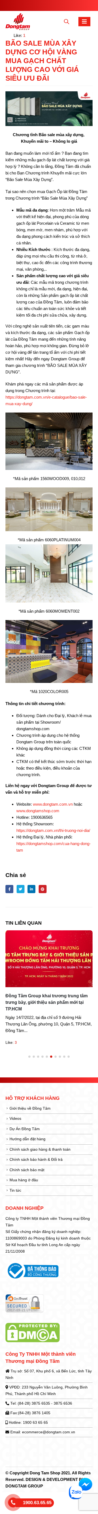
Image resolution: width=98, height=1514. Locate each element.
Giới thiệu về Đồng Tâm (30, 1108)
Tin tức (15, 1190)
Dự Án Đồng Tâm (25, 1129)
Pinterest (43, 889)
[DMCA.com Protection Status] (32, 1332)
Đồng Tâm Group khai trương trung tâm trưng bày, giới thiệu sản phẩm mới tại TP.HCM (46, 1002)
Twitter (20, 889)
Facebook (9, 889)
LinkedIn (31, 889)
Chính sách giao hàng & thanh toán (40, 1149)
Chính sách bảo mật (27, 1170)
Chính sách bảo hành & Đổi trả (36, 1160)
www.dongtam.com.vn (53, 804)
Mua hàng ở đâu (24, 1180)
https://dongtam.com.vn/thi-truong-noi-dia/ (53, 830)
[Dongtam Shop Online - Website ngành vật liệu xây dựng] (17, 21)
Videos (15, 1118)
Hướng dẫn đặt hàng (27, 1139)
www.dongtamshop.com (37, 810)
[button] (29, 1056)
